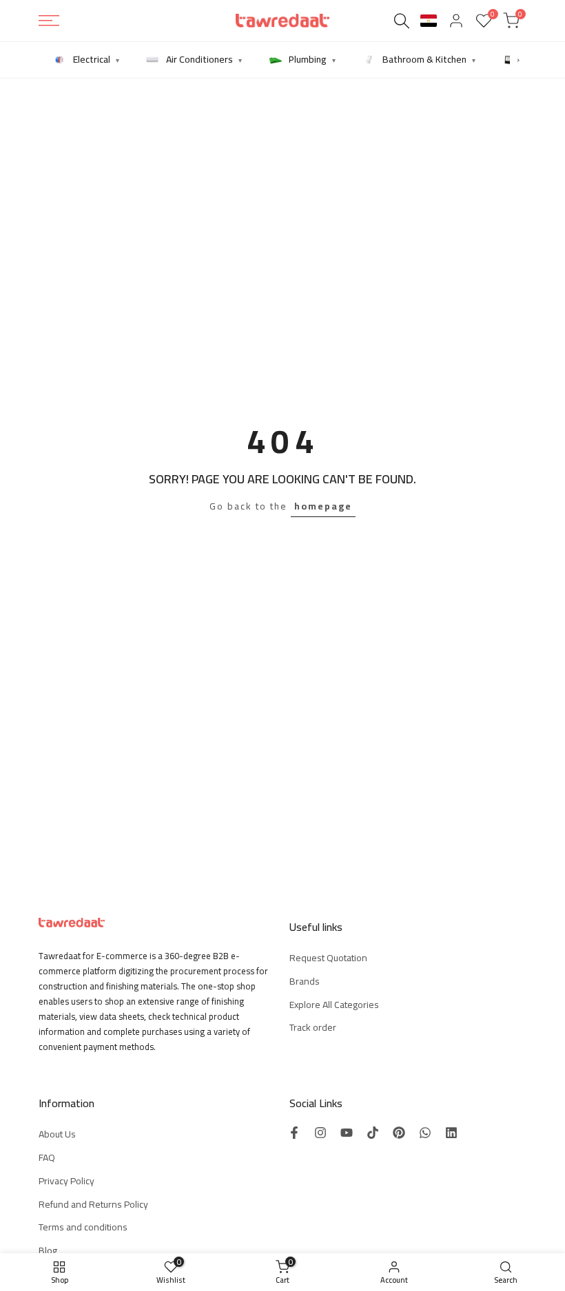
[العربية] (428, 20)
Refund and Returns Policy (93, 1204)
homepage (323, 506)
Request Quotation (328, 958)
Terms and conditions (83, 1227)
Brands (304, 981)
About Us (57, 1134)
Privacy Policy (66, 1181)
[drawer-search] (401, 21)
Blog (48, 1250)
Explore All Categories (334, 1005)
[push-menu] (49, 20)
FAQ (47, 1157)
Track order (312, 1027)
